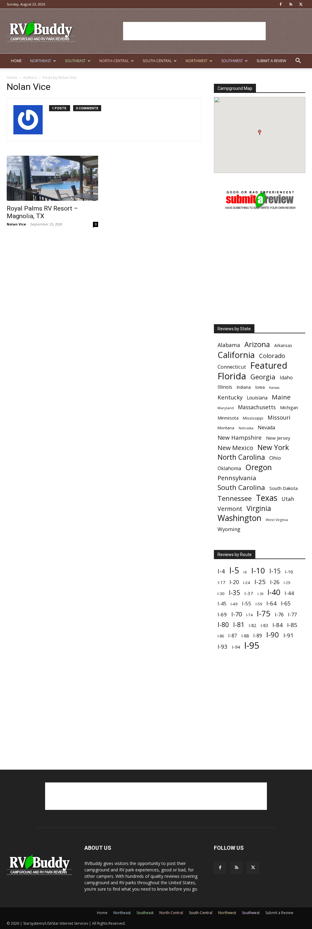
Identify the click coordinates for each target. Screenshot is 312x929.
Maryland (226, 408)
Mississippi (253, 418)
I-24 (246, 582)
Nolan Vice (16, 224)
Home (16, 60)
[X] (300, 4)
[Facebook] (280, 4)
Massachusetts (257, 407)
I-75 (264, 613)
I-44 (289, 593)
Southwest (232, 60)
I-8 (245, 572)
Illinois (225, 387)
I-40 (274, 592)
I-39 (260, 593)
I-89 (257, 636)
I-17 (221, 582)
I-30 (221, 593)
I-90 (272, 635)
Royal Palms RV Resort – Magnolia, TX (42, 212)
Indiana (243, 387)
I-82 (252, 625)
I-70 (236, 614)
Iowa (260, 387)
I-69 (222, 614)
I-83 (264, 625)
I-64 (271, 603)
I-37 (248, 593)
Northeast (40, 60)
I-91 (288, 635)
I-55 (246, 603)
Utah (288, 499)
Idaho (286, 377)
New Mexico (235, 448)
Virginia (258, 508)
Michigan (289, 407)
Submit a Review (271, 60)
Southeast (75, 60)
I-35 (234, 593)
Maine (281, 397)
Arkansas (283, 345)
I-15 (275, 571)
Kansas (274, 387)
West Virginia (277, 519)
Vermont (230, 508)
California (236, 355)
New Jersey (278, 438)
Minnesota (228, 418)
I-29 (287, 582)
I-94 (236, 647)
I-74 (249, 614)
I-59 (259, 604)
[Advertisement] (194, 31)
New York (273, 447)
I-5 (234, 570)
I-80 (223, 624)
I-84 (277, 625)
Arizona (257, 344)
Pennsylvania (237, 478)
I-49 (234, 604)
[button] (298, 61)
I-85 (292, 625)
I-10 (258, 570)
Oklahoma (229, 468)
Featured (268, 365)
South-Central (157, 60)
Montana (226, 428)
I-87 (232, 636)
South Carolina (241, 487)
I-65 (285, 603)
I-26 (274, 582)
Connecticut (232, 366)
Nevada (266, 427)
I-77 (292, 615)
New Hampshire (240, 437)
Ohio (275, 458)
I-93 (223, 646)
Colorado (272, 356)
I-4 (221, 571)
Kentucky (230, 397)
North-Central (114, 60)
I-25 (260, 582)
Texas (266, 498)
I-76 (279, 614)
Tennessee (235, 498)
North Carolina (241, 457)
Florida (232, 376)
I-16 (289, 572)
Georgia (262, 377)
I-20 (234, 582)
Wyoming (229, 529)
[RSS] (290, 4)
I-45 (222, 604)
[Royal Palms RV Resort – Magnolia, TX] (52, 178)
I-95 (252, 645)
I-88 (245, 636)
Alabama (229, 345)
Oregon (258, 467)
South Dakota (283, 488)
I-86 (221, 636)
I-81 (238, 625)
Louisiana (257, 398)
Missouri (279, 417)
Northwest (196, 60)
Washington (239, 518)
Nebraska (246, 428)
